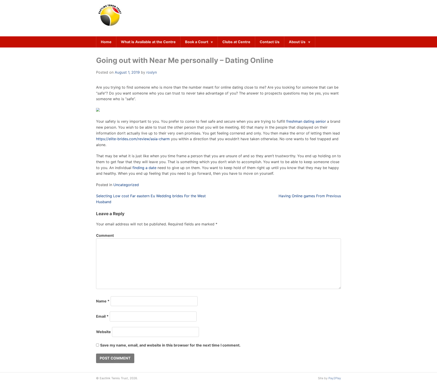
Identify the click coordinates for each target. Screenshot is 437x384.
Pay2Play (334, 378)
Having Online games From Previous (310, 196)
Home (106, 42)
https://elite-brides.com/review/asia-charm (133, 139)
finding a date (144, 167)
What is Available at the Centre (148, 42)
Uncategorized (126, 184)
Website (103, 331)
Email (102, 316)
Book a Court (196, 42)
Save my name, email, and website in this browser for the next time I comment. (170, 345)
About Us (297, 42)
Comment (105, 235)
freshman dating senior (306, 121)
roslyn (151, 72)
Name (102, 301)
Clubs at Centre (236, 42)
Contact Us (269, 42)
